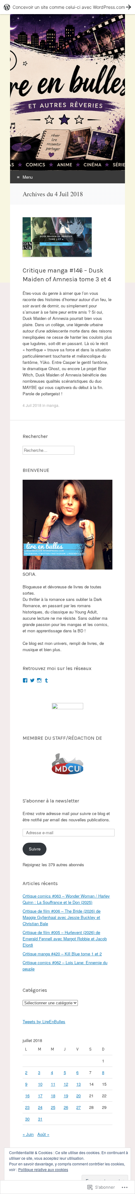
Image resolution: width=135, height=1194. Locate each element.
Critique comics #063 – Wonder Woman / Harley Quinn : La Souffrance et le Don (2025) (66, 899)
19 (66, 1096)
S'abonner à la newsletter (51, 801)
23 (27, 1107)
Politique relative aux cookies (43, 1169)
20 (78, 1096)
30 (27, 1119)
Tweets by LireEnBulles (44, 1021)
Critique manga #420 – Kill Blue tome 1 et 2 (62, 954)
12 (66, 1084)
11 (53, 1084)
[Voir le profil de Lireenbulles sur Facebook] (25, 680)
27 (78, 1107)
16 (27, 1096)
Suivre (34, 849)
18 (53, 1096)
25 (53, 1107)
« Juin (28, 1134)
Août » (43, 1134)
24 (40, 1107)
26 (66, 1107)
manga (52, 405)
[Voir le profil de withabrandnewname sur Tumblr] (46, 680)
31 (40, 1119)
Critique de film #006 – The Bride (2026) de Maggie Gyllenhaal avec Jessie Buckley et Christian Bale (61, 917)
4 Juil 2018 (32, 405)
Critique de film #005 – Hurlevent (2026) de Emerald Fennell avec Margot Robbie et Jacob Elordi (65, 938)
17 (40, 1096)
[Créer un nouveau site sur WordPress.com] (67, 7)
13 (78, 1084)
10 (40, 1084)
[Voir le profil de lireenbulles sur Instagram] (39, 680)
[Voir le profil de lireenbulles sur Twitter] (32, 680)
